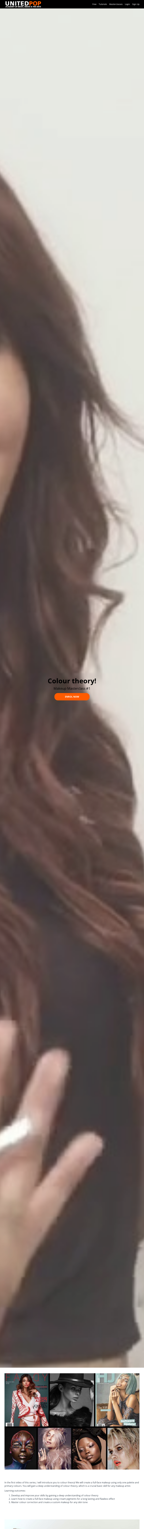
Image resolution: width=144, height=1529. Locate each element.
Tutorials (103, 4)
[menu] (115, 4)
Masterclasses (116, 4)
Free (94, 4)
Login (127, 4)
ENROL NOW (72, 696)
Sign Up (136, 4)
